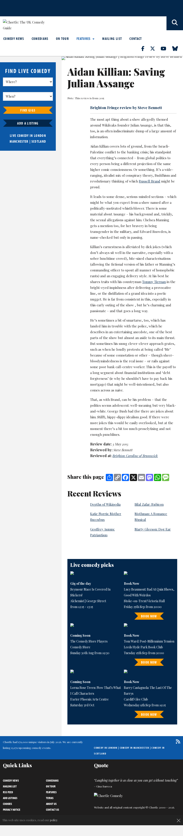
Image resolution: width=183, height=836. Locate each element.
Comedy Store (80, 647)
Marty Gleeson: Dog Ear (153, 529)
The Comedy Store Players (89, 641)
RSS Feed (8, 792)
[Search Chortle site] (174, 23)
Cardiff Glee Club (136, 699)
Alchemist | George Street (88, 601)
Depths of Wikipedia (105, 504)
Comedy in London (105, 747)
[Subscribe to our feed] (177, 741)
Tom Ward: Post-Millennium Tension (149, 641)
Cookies (7, 804)
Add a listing (27, 123)
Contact (135, 38)
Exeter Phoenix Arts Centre (89, 699)
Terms (50, 798)
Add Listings (10, 798)
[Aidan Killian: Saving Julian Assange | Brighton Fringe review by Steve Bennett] (122, 58)
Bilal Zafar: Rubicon (149, 504)
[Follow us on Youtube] (166, 48)
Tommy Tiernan (154, 281)
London (40, 135)
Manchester (19, 141)
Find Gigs (27, 110)
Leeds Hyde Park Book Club (143, 647)
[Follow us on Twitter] (155, 48)
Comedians (40, 38)
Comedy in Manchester (134, 747)
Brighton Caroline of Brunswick (135, 455)
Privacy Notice (11, 810)
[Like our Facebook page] (145, 48)
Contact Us (52, 810)
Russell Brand (149, 181)
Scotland (38, 141)
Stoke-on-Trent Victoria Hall (144, 601)
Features (84, 38)
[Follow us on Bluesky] (177, 48)
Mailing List (112, 38)
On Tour (62, 38)
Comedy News (13, 38)
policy (53, 820)
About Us (51, 804)
